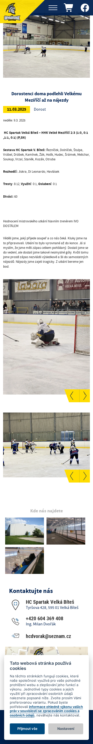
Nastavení (65, 729)
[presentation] (72, 395)
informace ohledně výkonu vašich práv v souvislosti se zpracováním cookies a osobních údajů (46, 711)
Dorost (40, 109)
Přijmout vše (27, 729)
